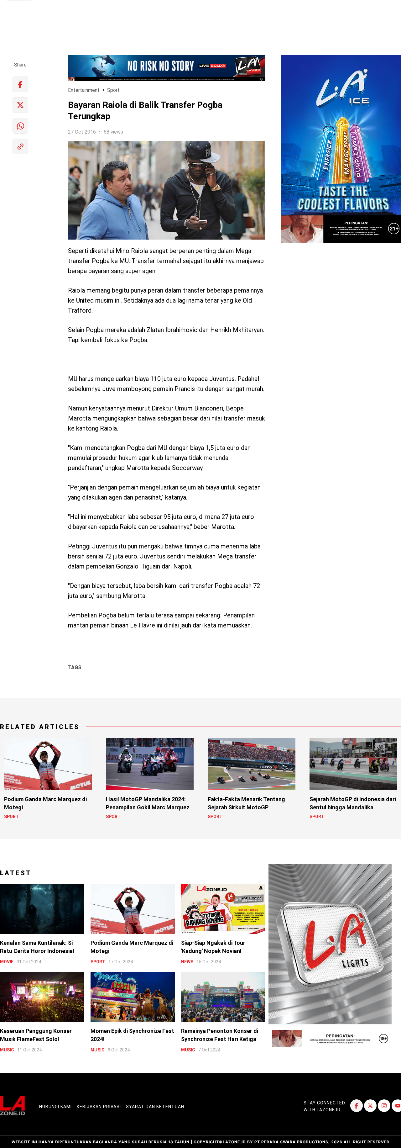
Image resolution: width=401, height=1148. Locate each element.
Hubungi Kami (55, 1106)
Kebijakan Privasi (99, 1106)
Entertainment (84, 90)
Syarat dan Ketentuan (155, 1106)
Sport (113, 90)
